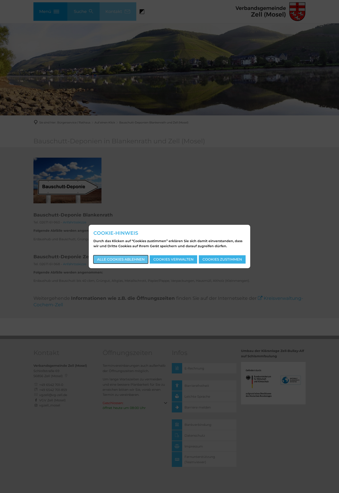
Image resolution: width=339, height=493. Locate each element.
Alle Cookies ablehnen (121, 259)
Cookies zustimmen (222, 259)
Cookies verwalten (173, 259)
